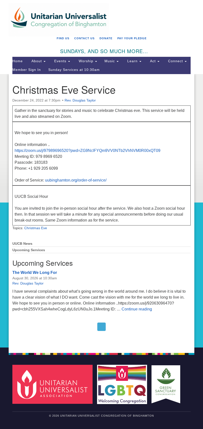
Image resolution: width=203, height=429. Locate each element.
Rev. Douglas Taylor (80, 100)
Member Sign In (26, 70)
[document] (101, 210)
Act (153, 61)
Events (60, 61)
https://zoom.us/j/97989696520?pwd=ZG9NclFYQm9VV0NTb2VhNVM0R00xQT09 (87, 150)
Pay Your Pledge (132, 38)
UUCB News (22, 243)
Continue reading (137, 309)
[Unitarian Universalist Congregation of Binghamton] (101, 6)
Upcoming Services (28, 250)
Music (110, 61)
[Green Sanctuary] (168, 384)
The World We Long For (34, 272)
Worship (86, 61)
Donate (106, 38)
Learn (132, 61)
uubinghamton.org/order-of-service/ (75, 180)
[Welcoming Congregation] (124, 384)
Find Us (63, 38)
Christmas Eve (35, 228)
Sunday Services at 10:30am (74, 70)
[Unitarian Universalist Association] (54, 384)
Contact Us (84, 38)
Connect (175, 61)
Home (17, 61)
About (36, 61)
